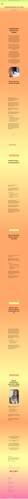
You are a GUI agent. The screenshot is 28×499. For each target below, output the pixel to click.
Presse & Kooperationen (11, 482)
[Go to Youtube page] (10, 471)
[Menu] (26, 3)
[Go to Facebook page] (15, 471)
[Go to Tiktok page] (14, 471)
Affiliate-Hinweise (10, 491)
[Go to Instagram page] (12, 471)
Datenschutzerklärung (10, 490)
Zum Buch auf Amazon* (14, 155)
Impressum (9, 488)
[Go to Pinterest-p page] (17, 471)
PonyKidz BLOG (10, 483)
